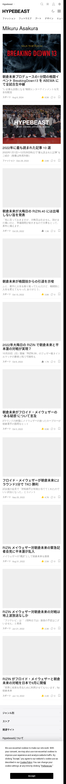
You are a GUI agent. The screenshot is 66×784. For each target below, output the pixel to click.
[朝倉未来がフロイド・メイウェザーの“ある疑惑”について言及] (32, 388)
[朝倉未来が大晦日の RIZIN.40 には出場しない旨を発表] (32, 187)
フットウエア (25, 18)
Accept (31, 776)
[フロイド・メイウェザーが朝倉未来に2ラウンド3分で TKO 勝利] (32, 457)
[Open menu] (59, 11)
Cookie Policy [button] (26, 762)
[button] (59, 97)
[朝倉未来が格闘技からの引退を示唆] (32, 258)
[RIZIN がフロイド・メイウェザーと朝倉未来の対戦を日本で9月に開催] (32, 655)
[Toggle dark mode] (53, 11)
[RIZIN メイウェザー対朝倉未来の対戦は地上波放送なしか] (32, 588)
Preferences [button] (46, 766)
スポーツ (7, 97)
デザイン (49, 18)
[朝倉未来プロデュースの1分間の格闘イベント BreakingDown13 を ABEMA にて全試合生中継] (32, 53)
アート (38, 18)
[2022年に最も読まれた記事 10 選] (32, 124)
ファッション (9, 18)
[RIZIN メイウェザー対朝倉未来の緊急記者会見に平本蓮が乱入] (32, 524)
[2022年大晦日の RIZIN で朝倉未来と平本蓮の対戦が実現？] (32, 321)
